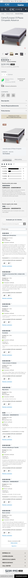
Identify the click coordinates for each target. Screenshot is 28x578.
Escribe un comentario (11, 61)
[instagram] (8, 95)
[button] (3, 54)
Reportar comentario (7, 266)
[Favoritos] (25, 48)
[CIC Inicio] (15, 9)
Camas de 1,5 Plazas (19, 13)
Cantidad (3, 71)
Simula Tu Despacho (11, 86)
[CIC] (7, 5)
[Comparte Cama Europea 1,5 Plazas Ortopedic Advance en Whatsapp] (14, 95)
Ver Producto (6, 153)
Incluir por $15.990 (11, 82)
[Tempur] (20, 5)
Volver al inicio (14, 542)
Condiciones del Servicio (21, 79)
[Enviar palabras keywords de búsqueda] (5, 9)
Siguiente (14, 546)
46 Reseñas (3, 61)
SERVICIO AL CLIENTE (8, 559)
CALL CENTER (6, 566)
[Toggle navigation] (2, 9)
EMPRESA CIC (6, 553)
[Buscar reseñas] (24, 224)
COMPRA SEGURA (7, 556)
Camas (2, 13)
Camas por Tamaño (9, 13)
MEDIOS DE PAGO (7, 562)
